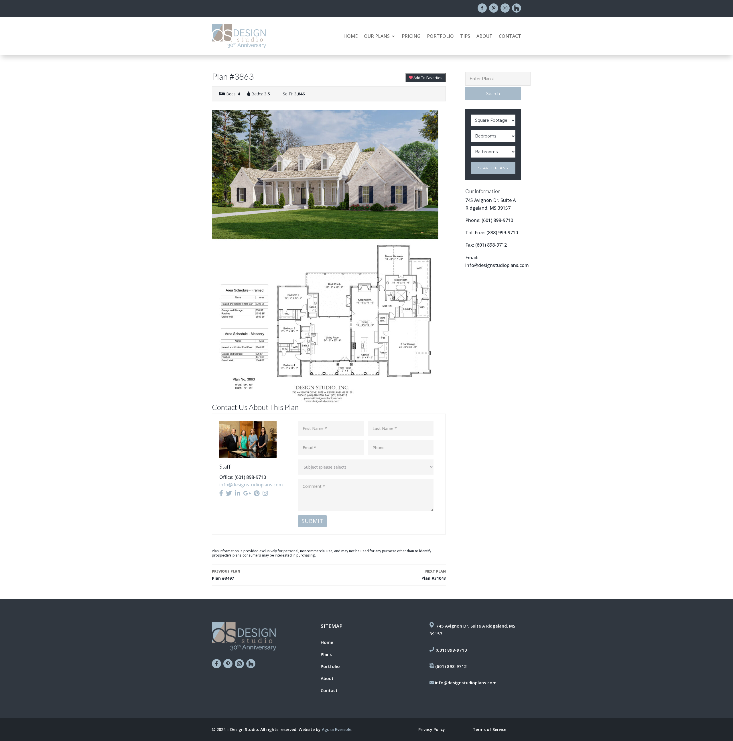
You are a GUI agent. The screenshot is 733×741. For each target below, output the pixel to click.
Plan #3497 (226, 575)
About (484, 36)
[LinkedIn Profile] (237, 493)
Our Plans (377, 36)
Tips (465, 36)
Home (350, 36)
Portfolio (440, 36)
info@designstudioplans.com (251, 484)
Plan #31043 (433, 575)
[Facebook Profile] (221, 493)
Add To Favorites (427, 77)
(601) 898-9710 (497, 220)
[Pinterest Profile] (257, 493)
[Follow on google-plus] (516, 8)
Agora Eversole (336, 729)
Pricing (411, 36)
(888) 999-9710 (502, 232)
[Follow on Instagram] (505, 8)
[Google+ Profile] (247, 493)
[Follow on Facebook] (482, 8)
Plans (326, 654)
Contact (510, 36)
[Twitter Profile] (229, 493)
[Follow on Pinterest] (493, 8)
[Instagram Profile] (265, 493)
